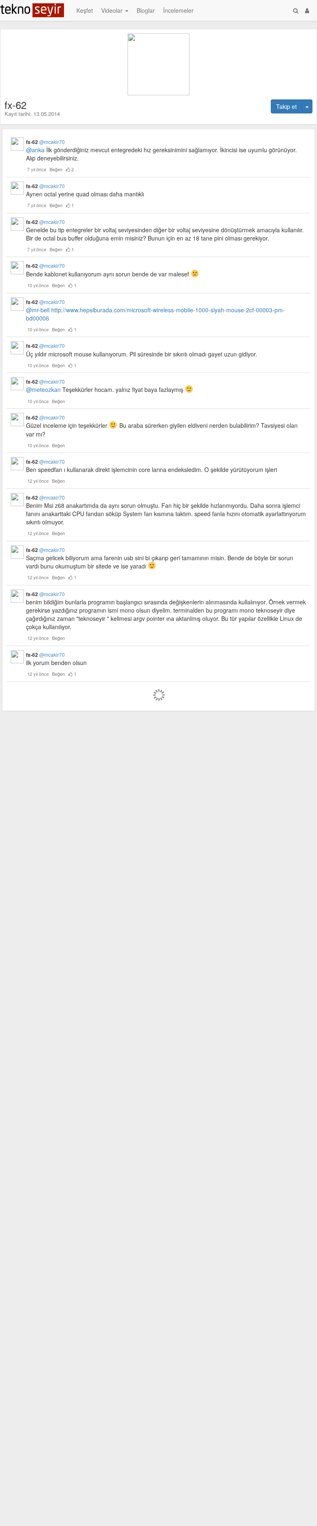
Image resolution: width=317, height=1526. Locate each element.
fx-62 (45, 142)
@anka (35, 150)
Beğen (56, 169)
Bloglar (146, 10)
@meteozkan (43, 390)
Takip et (286, 106)
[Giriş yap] (307, 10)
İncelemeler (178, 10)
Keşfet (84, 10)
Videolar (112, 10)
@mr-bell (38, 310)
